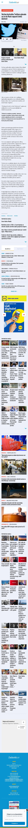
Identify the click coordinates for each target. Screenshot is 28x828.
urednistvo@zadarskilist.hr (14, 786)
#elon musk (9, 215)
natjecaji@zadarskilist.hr (14, 778)
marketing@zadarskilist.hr (15, 776)
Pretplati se (15, 823)
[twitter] (7, 39)
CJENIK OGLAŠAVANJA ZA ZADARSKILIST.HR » (14, 779)
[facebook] (3, 39)
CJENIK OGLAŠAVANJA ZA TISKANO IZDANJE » (14, 781)
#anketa (3, 215)
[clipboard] (11, 39)
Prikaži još (14, 291)
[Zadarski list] (14, 2)
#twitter (16, 215)
